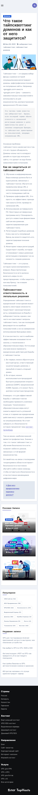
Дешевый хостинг (8, 730)
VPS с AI (4, 779)
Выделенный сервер (12, 612)
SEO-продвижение (12, 603)
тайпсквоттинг (9, 47)
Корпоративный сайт (10, 751)
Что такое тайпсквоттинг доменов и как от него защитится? (17, 30)
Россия (4, 696)
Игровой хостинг (8, 758)
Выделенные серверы (10, 727)
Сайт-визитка (7, 748)
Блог (3, 744)
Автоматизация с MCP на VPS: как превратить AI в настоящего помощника (17, 656)
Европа (4, 709)
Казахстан (5, 702)
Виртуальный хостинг (10, 720)
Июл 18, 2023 (13, 552)
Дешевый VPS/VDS (9, 733)
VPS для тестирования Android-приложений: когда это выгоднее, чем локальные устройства (19, 640)
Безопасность (24, 608)
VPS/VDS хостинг (8, 723)
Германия (5, 706)
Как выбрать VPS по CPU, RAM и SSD (18, 648)
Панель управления (12, 621)
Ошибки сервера (24, 616)
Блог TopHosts (19, 790)
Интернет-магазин (9, 754)
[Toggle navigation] (2, 5)
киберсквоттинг (25, 44)
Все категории (7, 782)
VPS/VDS (9, 546)
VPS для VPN (6, 769)
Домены (7, 16)
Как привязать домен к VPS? (18, 550)
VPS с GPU (5, 772)
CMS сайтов (10, 599)
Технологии (9, 625)
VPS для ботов (7, 775)
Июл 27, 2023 (13, 528)
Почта (27, 621)
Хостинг (23, 625)
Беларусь (5, 699)
